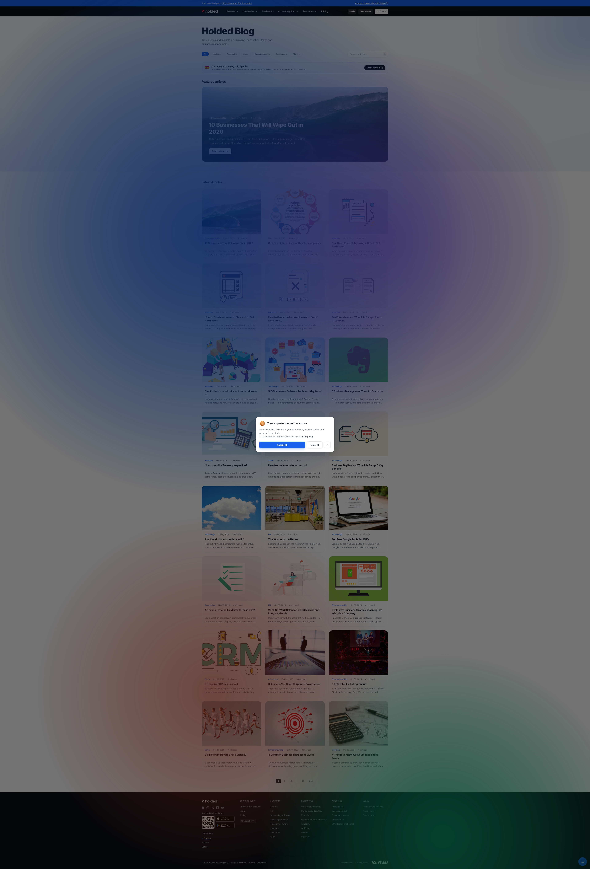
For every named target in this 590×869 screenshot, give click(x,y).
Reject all (314, 445)
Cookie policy (306, 436)
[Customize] (327, 445)
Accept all (282, 445)
